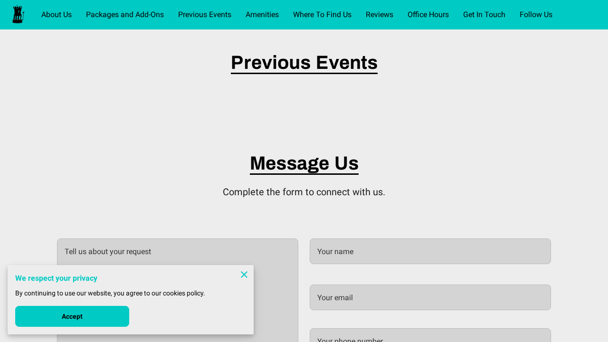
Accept (72, 316)
